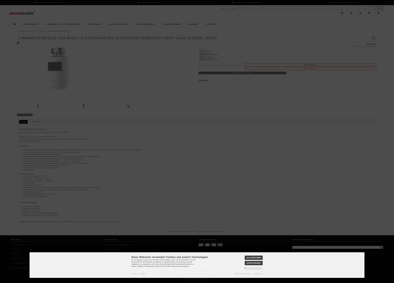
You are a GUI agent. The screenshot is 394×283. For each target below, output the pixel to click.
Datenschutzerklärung (243, 273)
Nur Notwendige (254, 263)
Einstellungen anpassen (254, 268)
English (142, 273)
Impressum (258, 273)
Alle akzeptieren (254, 258)
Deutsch (134, 273)
